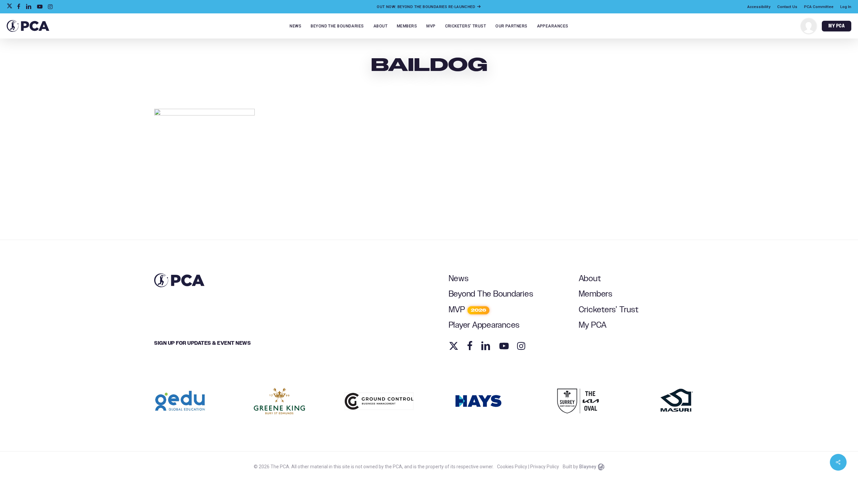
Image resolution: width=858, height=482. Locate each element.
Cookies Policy (512, 466)
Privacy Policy (544, 466)
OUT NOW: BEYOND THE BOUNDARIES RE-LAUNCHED (426, 6)
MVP (467, 310)
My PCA (593, 325)
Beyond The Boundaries (491, 294)
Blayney (587, 466)
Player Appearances (484, 325)
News (459, 278)
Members (596, 294)
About (590, 278)
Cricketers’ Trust (609, 310)
